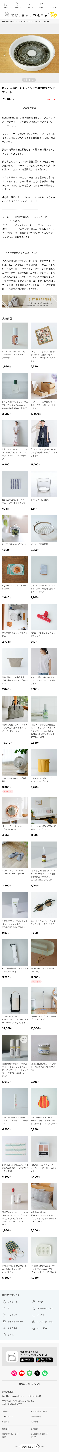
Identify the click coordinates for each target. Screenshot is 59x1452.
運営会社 (5, 1429)
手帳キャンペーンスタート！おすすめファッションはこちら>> (25, 21)
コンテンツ (29, 7)
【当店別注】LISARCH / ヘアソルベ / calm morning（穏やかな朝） (43, 1067)
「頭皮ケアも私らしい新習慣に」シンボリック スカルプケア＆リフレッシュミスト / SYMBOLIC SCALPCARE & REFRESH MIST (43, 730)
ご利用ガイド (7, 1416)
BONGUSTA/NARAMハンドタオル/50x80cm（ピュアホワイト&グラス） (15, 1168)
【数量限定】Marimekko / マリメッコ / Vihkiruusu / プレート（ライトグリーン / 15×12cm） (44, 1269)
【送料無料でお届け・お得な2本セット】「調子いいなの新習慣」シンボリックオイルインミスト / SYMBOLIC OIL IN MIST (15, 1070)
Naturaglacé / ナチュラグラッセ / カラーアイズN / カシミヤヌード (44, 1168)
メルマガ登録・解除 (39, 1411)
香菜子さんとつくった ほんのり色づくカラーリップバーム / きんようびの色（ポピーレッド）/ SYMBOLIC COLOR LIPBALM (15, 1218)
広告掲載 (5, 1421)
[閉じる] (36, 1446)
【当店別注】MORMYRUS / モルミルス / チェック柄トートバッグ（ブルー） (14, 1269)
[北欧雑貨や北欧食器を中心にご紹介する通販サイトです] (29, 14)
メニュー (53, 7)
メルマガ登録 (29, 107)
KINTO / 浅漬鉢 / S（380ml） (14, 544)
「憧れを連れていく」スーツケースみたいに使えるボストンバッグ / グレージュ (14, 727)
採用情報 (34, 1429)
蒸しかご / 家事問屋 (39, 544)
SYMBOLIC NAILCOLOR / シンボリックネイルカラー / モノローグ (14, 354)
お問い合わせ (36, 1416)
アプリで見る (27, 1447)
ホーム (6, 7)
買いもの (17, 7)
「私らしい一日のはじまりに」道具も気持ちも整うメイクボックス (43, 405)
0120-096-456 (34, 1396)
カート (41, 7)
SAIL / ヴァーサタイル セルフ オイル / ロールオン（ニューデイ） (15, 1120)
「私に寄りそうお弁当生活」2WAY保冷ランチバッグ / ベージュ (15, 680)
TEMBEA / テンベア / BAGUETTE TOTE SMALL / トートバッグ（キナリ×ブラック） (15, 1019)
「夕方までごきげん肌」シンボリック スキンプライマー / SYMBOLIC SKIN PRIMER (14, 924)
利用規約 (34, 1421)
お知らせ (5, 1411)
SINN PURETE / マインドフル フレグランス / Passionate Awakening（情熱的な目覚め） (15, 405)
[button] (5, 54)
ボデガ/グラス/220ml (40, 500)
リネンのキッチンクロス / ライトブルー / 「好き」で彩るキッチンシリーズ (43, 588)
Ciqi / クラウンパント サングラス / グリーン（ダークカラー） (43, 924)
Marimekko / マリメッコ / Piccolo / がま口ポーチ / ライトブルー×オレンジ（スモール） (44, 1120)
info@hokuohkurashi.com (13, 1396)
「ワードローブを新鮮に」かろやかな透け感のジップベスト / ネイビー (44, 452)
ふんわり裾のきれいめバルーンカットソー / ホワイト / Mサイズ (43, 680)
